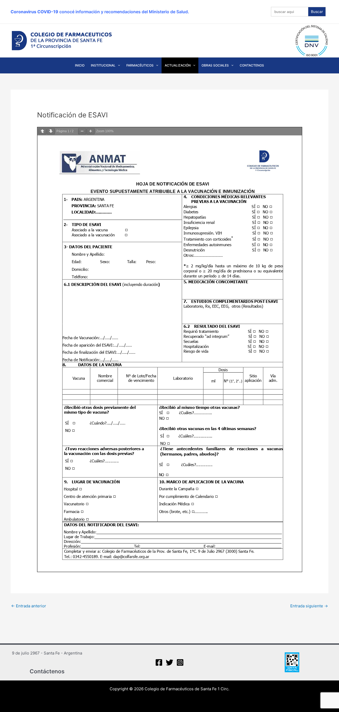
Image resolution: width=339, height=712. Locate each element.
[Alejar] (82, 131)
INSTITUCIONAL (103, 65)
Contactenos (252, 65)
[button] (117, 65)
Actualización (178, 65)
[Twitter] (169, 662)
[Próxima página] (51, 131)
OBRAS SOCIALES (215, 65)
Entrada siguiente (309, 605)
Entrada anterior (28, 605)
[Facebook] (159, 662)
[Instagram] (180, 662)
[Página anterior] (42, 131)
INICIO (79, 65)
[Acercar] (91, 131)
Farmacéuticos (140, 65)
